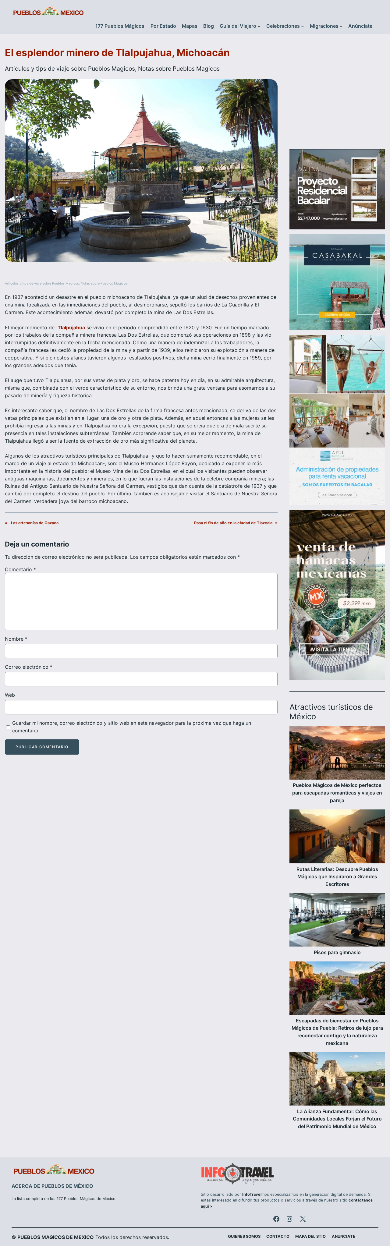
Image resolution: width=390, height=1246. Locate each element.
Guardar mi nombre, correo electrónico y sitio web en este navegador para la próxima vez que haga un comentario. (131, 727)
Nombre (16, 639)
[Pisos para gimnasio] (337, 921)
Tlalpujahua (71, 327)
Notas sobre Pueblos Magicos (179, 68)
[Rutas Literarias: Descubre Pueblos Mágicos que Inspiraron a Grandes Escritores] (337, 837)
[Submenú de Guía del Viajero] (259, 26)
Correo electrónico (28, 667)
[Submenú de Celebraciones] (302, 26)
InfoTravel (251, 1194)
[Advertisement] (337, 95)
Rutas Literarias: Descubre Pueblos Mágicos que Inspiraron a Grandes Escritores (337, 876)
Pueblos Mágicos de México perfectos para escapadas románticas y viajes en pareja (337, 792)
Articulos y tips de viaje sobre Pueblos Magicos (70, 68)
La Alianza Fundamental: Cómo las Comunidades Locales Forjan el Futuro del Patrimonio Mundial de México (337, 1119)
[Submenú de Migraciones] (341, 26)
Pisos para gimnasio (337, 952)
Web (10, 695)
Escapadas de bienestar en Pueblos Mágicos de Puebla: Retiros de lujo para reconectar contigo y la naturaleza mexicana (337, 1032)
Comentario (20, 569)
